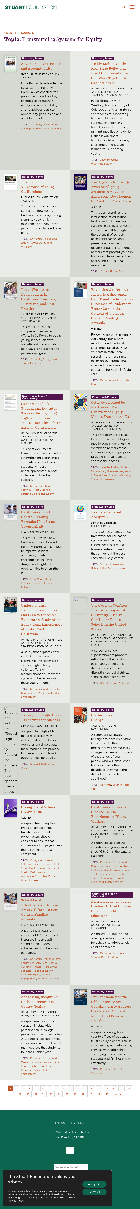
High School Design (113, 568)
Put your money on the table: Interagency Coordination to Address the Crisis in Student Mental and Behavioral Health (111, 1008)
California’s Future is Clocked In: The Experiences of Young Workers (109, 814)
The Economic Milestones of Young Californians (38, 186)
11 (77, 1088)
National (96, 568)
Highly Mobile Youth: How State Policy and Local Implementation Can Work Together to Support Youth (109, 73)
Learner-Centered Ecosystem (106, 514)
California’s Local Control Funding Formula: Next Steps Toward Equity (38, 519)
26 (75, 1094)
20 (28, 1094)
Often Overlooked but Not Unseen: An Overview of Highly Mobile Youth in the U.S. (111, 409)
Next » (117, 1094)
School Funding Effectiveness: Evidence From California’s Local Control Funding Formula (41, 909)
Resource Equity (53, 128)
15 (107, 1088)
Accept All (94, 1184)
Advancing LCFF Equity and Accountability (41, 66)
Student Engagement (103, 479)
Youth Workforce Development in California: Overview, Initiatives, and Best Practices (38, 299)
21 (36, 1094)
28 (91, 1094)
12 (85, 1088)
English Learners (30, 962)
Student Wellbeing (120, 475)
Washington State (101, 163)
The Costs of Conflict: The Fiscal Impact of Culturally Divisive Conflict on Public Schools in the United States (109, 617)
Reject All (94, 1192)
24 (59, 1094)
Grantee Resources (19, 33)
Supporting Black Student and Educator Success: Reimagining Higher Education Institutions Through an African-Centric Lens (40, 415)
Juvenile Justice (109, 159)
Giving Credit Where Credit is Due (38, 809)
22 (43, 1094)
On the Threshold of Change (107, 717)
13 (92, 1088)
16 (114, 1088)
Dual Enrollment (43, 864)
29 (99, 1094)
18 (129, 1088)
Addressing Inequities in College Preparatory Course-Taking (41, 1001)
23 (51, 1094)
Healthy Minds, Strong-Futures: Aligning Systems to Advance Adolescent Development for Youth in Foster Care (112, 191)
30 (107, 1094)
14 (99, 1088)
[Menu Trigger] (132, 8)
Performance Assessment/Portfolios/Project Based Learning (38, 876)
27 (83, 1094)
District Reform (108, 683)
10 (70, 1088)
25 (67, 1094)
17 (121, 1088)
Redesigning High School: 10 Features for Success (42, 717)
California (35, 124)
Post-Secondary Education (106, 870)
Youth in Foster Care (112, 271)
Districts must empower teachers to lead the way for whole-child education (111, 908)
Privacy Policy (15, 1200)
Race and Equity (44, 493)
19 (20, 1094)
